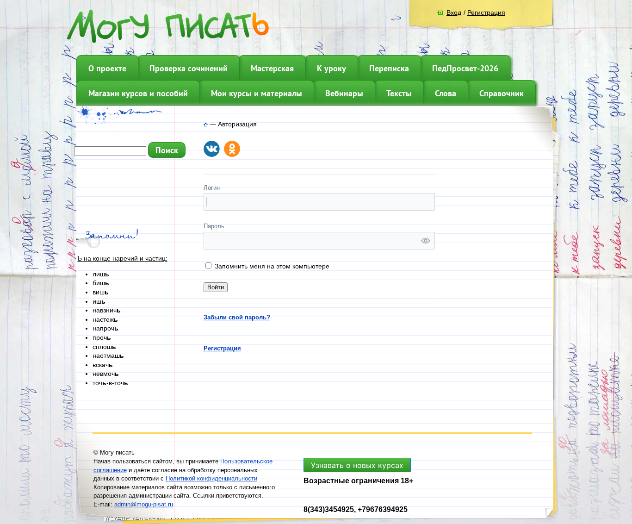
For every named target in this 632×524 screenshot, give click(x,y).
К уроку (331, 68)
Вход (453, 12)
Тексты (399, 93)
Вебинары (344, 93)
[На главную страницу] (206, 124)
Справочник (501, 93)
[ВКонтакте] (212, 149)
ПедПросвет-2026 (465, 68)
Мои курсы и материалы (256, 93)
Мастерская (272, 68)
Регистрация (486, 12)
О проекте (107, 68)
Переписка (389, 68)
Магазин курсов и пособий (138, 93)
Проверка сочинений (188, 68)
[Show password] (426, 241)
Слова (445, 93)
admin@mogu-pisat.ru (143, 504)
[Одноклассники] (232, 149)
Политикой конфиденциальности (211, 478)
